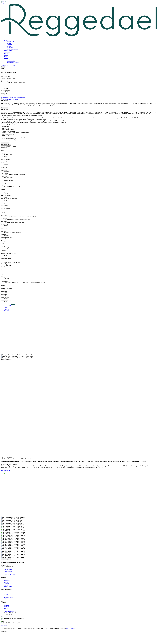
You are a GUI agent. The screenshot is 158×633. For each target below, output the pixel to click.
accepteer (3, 631)
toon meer (3, 107)
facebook (6, 606)
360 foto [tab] (6, 310)
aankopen (9, 44)
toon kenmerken (5, 144)
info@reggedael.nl (10, 574)
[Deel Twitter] (13, 305)
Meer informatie (70, 628)
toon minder (4, 143)
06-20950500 (8, 571)
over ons (6, 53)
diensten (6, 40)
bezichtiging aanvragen (7, 97)
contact (6, 58)
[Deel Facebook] (11, 305)
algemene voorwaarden (10, 598)
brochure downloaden (20, 97)
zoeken (9, 46)
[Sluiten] (1, 516)
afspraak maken (11, 61)
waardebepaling (11, 47)
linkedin (6, 608)
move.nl (13, 65)
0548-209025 (5, 65)
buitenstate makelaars (12, 49)
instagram (6, 605)
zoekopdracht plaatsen (13, 62)
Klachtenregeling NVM (10, 611)
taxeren (9, 43)
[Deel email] (15, 305)
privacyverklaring (8, 597)
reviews (6, 56)
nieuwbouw (7, 52)
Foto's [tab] (5, 307)
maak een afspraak (6, 470)
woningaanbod (8, 50)
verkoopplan (10, 41)
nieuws (6, 55)
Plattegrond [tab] (7, 309)
